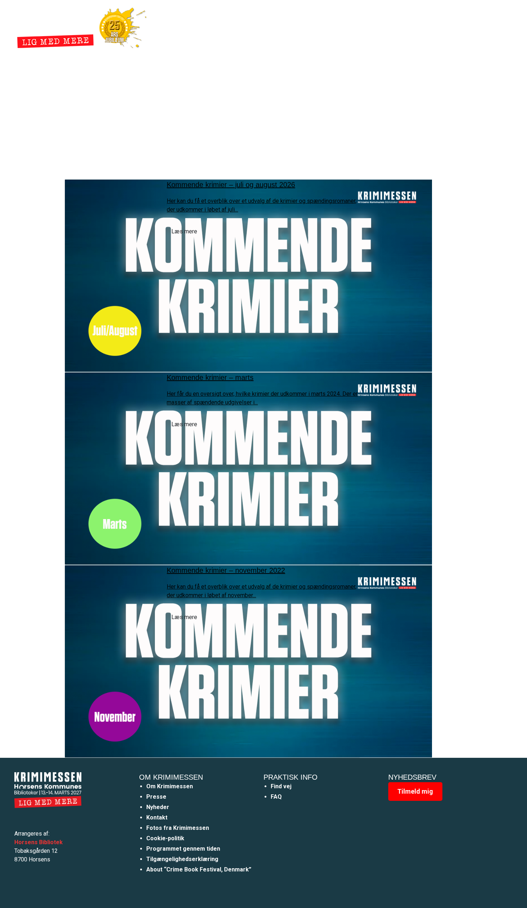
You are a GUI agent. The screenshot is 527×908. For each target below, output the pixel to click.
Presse (156, 796)
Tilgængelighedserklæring (182, 859)
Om (322, 26)
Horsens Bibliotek (38, 842)
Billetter (384, 26)
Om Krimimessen (169, 786)
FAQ (276, 796)
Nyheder (294, 26)
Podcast (350, 26)
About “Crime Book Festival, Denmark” (198, 869)
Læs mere (184, 231)
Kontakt (156, 817)
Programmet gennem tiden (183, 848)
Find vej (281, 786)
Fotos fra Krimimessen (177, 827)
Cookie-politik (165, 838)
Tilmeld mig (415, 791)
